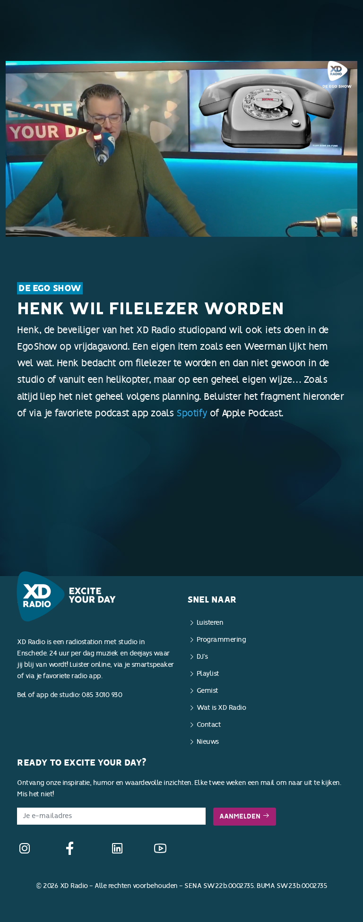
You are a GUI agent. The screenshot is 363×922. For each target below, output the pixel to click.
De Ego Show (49, 288)
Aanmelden (240, 816)
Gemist (207, 690)
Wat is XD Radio (221, 707)
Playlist (208, 673)
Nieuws (208, 741)
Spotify (191, 413)
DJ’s (202, 656)
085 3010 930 (102, 694)
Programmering (221, 639)
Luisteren (210, 622)
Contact (209, 724)
